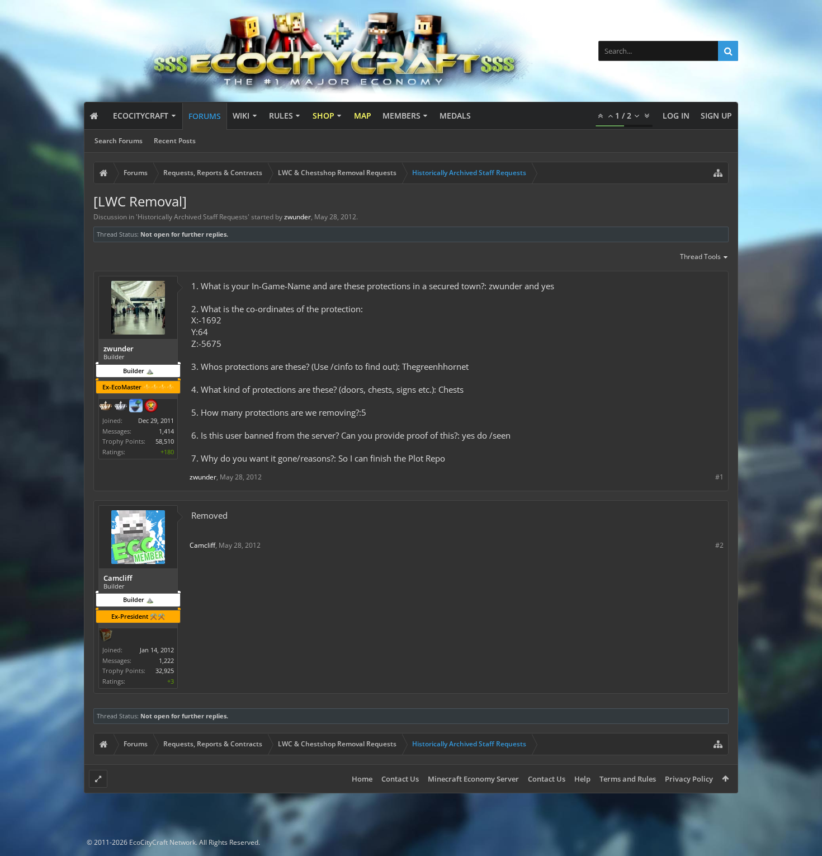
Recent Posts (175, 140)
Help (582, 779)
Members (401, 115)
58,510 (164, 441)
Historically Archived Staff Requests (193, 217)
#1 (719, 477)
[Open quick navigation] (718, 173)
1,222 (166, 660)
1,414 (166, 431)
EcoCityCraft (140, 115)
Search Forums (119, 140)
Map (362, 115)
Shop (323, 115)
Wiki (241, 115)
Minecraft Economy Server (473, 779)
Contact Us (400, 779)
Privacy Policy (689, 779)
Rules (281, 115)
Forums (204, 116)
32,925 (164, 670)
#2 (719, 545)
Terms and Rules (627, 779)
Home (362, 779)
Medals (455, 115)
